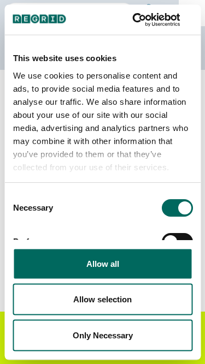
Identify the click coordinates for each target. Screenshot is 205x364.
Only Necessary (103, 334)
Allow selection (102, 299)
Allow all (102, 263)
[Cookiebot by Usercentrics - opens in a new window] (145, 20)
